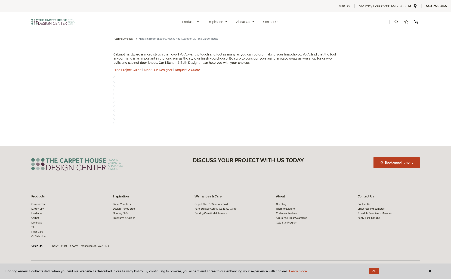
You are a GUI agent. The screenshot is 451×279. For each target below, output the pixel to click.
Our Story (281, 204)
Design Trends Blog (124, 208)
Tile (33, 227)
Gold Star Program (286, 222)
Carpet (35, 217)
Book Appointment (399, 162)
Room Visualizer (122, 204)
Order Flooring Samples (371, 208)
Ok (374, 271)
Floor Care (37, 231)
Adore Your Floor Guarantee (291, 217)
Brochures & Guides (124, 217)
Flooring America (123, 38)
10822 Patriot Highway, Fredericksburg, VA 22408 (80, 245)
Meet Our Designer (158, 70)
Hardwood (37, 213)
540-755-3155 (436, 6)
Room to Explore (285, 208)
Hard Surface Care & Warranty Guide (215, 208)
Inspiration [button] (215, 22)
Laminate (36, 222)
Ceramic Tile (38, 204)
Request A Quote (187, 70)
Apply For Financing (369, 217)
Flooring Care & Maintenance (210, 213)
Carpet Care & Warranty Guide (211, 204)
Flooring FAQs (120, 213)
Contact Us (271, 22)
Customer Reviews (286, 213)
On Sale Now (38, 236)
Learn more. (298, 271)
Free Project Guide (127, 70)
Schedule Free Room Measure (374, 213)
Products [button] (188, 22)
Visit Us (344, 6)
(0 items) (416, 22)
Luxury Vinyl (38, 208)
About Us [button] (243, 22)
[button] (396, 21)
